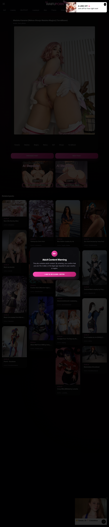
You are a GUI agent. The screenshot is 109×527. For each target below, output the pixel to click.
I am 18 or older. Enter (54, 274)
